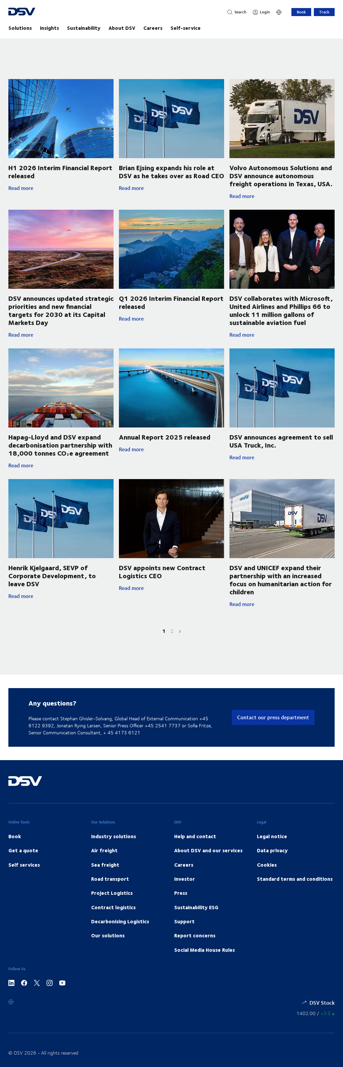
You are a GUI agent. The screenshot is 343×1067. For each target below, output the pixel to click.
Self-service (185, 28)
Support (184, 921)
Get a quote (23, 850)
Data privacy (272, 850)
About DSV (122, 28)
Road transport (110, 879)
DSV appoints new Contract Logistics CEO (162, 571)
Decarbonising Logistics (120, 921)
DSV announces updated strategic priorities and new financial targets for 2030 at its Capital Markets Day (61, 310)
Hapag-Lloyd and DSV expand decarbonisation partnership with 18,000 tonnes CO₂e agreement (60, 444)
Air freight (104, 850)
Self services (24, 865)
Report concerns (194, 935)
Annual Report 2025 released (164, 436)
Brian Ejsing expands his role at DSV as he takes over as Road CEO (171, 171)
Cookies (267, 865)
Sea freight (105, 865)
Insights (49, 28)
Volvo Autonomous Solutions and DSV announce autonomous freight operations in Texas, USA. (280, 175)
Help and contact (195, 836)
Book (301, 12)
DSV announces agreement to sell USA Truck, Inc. (281, 440)
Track (324, 12)
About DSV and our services (208, 850)
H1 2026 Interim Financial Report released (60, 171)
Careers (152, 28)
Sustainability (83, 28)
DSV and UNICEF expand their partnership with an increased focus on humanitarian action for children (280, 579)
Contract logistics (113, 907)
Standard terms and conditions (295, 879)
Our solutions (108, 935)
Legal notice (272, 836)
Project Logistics (112, 893)
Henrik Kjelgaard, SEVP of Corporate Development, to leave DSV (52, 575)
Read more (58, 188)
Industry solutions (113, 836)
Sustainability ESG (196, 907)
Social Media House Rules (204, 950)
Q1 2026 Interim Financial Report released (171, 302)
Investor (184, 879)
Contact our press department (273, 717)
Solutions (20, 28)
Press (180, 893)
